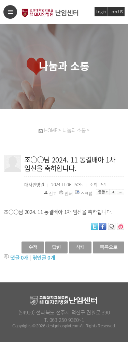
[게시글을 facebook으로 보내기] (102, 226)
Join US (116, 12)
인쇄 (68, 193)
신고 (53, 193)
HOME (50, 130)
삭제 (80, 247)
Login (101, 12)
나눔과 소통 (74, 130)
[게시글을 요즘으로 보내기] (120, 226)
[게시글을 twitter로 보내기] (94, 226)
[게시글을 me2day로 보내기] (111, 226)
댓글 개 (19, 257)
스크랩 (87, 193)
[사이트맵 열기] (10, 12)
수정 (32, 247)
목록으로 (108, 247)
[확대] (113, 192)
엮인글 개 (43, 257)
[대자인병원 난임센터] (49, 12)
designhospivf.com (63, 326)
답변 (56, 247)
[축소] (120, 192)
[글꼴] (103, 192)
